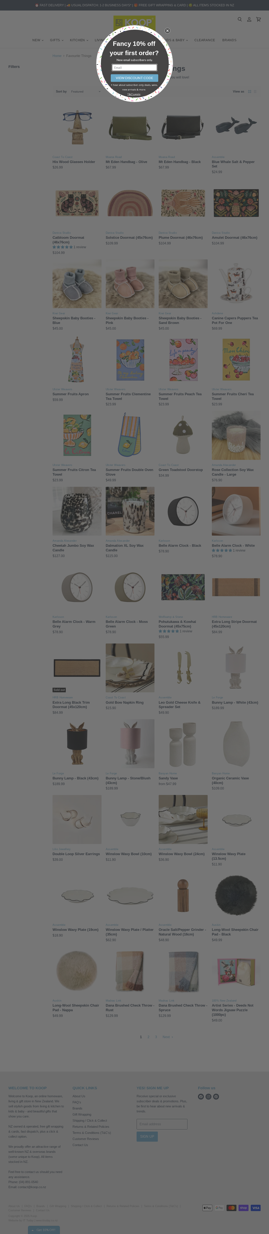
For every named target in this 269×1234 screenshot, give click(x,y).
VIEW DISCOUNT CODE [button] (134, 78)
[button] (167, 30)
